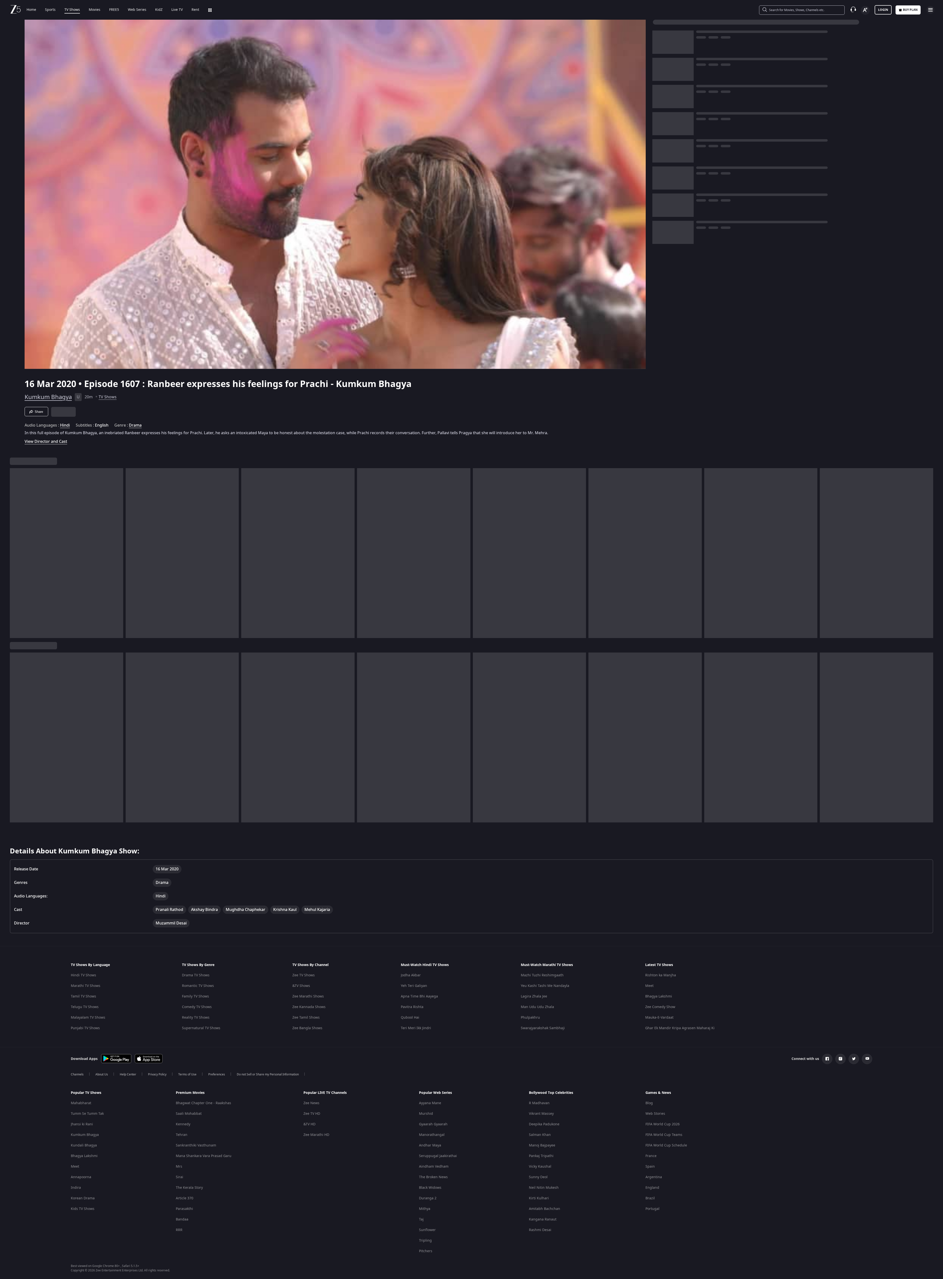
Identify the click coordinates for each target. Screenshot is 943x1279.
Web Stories (655, 1113)
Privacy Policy (157, 1074)
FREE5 (114, 10)
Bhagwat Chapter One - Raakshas (203, 1103)
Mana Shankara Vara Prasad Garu (203, 1156)
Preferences (216, 1074)
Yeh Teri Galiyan (414, 985)
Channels (77, 1074)
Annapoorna (81, 1177)
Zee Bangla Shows (307, 1028)
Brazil (650, 1198)
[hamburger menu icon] (930, 10)
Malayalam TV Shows (88, 1017)
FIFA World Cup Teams (663, 1134)
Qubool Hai (410, 1017)
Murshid (426, 1113)
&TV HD (309, 1124)
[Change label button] (865, 10)
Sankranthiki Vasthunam (196, 1145)
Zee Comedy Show (660, 1007)
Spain (650, 1166)
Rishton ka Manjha (660, 975)
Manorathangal (432, 1134)
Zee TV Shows (303, 975)
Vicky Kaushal (540, 1166)
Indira (76, 1187)
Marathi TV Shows (85, 985)
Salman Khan (540, 1134)
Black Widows (430, 1187)
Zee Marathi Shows (308, 996)
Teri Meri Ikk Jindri (416, 1028)
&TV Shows (301, 985)
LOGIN (883, 10)
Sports (50, 10)
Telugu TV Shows (85, 1007)
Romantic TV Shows (198, 985)
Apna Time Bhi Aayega (419, 996)
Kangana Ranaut (542, 1219)
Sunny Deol (538, 1177)
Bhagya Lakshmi (658, 996)
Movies (94, 10)
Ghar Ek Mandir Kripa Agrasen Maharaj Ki (680, 1028)
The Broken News (433, 1177)
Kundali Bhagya (84, 1145)
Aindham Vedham (434, 1166)
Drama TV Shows (196, 975)
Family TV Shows (195, 996)
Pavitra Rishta (412, 1007)
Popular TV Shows (86, 1092)
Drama (135, 425)
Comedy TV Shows (197, 1007)
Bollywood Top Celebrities (551, 1092)
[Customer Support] (853, 10)
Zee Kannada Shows (309, 1007)
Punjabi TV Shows (85, 1028)
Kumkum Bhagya (48, 397)
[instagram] (840, 1059)
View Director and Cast (46, 441)
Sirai (179, 1177)
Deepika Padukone (544, 1124)
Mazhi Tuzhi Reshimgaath (542, 975)
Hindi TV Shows (83, 975)
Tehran (181, 1134)
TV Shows (72, 10)
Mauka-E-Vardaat (659, 1017)
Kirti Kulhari (539, 1198)
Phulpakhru (530, 1017)
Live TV (177, 10)
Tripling (425, 1240)
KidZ (159, 10)
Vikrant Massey (541, 1113)
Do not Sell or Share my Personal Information (268, 1074)
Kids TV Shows (82, 1208)
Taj (421, 1219)
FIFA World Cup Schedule (666, 1145)
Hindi (65, 425)
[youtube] (867, 1059)
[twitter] (854, 1059)
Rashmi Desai (540, 1230)
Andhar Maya (430, 1145)
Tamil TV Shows (83, 996)
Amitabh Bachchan (544, 1208)
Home (31, 10)
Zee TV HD (311, 1113)
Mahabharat (81, 1103)
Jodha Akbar (411, 975)
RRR (179, 1230)
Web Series (137, 10)
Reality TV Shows (196, 1017)
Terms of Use (187, 1074)
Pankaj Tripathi (541, 1156)
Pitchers (425, 1251)
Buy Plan (910, 10)
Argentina (653, 1177)
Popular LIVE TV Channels (325, 1092)
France (651, 1156)
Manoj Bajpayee (542, 1145)
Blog (649, 1103)
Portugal (652, 1208)
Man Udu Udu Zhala (537, 1007)
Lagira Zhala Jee (534, 996)
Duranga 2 (427, 1198)
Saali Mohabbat (189, 1113)
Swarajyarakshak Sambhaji (543, 1028)
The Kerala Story (189, 1187)
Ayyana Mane (430, 1103)
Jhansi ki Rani (82, 1124)
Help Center (128, 1074)
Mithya (424, 1208)
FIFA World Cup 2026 (662, 1124)
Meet (649, 985)
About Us (101, 1074)
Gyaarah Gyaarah (433, 1124)
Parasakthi (184, 1208)
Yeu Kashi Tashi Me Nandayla (545, 985)
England (652, 1187)
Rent (195, 10)
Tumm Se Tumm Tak (87, 1113)
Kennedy (183, 1124)
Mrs (179, 1166)
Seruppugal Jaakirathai (438, 1156)
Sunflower (427, 1230)
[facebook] (827, 1059)
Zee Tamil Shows (306, 1017)
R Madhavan (539, 1103)
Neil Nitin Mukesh (544, 1187)
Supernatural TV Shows (201, 1028)
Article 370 (184, 1198)
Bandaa (182, 1219)
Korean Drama (83, 1198)
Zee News (311, 1103)
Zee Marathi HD (316, 1134)
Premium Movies (190, 1092)
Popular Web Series (435, 1092)
